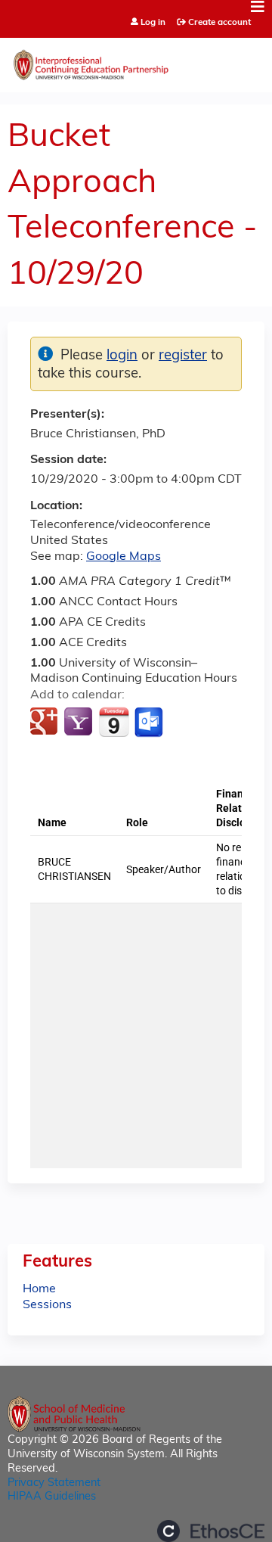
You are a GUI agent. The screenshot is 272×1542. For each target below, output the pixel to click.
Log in (153, 23)
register (183, 356)
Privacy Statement (54, 1483)
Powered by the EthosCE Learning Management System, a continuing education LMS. (210, 1531)
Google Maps (123, 557)
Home (39, 1289)
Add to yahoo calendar (79, 722)
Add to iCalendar (113, 722)
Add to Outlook (149, 722)
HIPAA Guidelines (52, 1497)
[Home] (136, 61)
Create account (219, 22)
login (122, 356)
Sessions (47, 1305)
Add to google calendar (45, 722)
